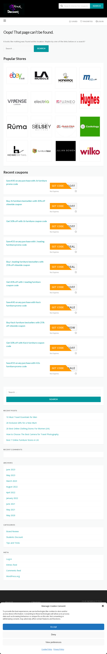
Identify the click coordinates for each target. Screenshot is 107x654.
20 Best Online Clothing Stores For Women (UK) (28, 428)
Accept (53, 627)
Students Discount (14, 537)
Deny (53, 634)
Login (101, 21)
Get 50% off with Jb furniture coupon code (26, 221)
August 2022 (12, 486)
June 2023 (10, 469)
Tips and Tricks (13, 543)
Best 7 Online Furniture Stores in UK (22, 440)
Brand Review (12, 531)
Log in (9, 559)
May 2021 (10, 509)
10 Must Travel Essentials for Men (21, 417)
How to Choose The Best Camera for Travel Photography (32, 434)
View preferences (53, 642)
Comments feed (13, 570)
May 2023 (10, 475)
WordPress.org (13, 576)
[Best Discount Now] (13, 9)
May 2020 (10, 515)
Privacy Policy (59, 649)
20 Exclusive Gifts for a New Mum (21, 423)
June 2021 (10, 504)
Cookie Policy (47, 649)
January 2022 (12, 498)
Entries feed (11, 564)
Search (97, 6)
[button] (102, 606)
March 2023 (11, 481)
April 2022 (10, 492)
